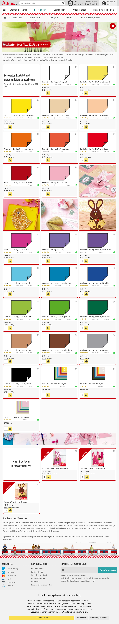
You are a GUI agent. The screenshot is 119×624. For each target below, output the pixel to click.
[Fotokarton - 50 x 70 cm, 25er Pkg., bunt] (59, 374)
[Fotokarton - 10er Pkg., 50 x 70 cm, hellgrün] (21, 307)
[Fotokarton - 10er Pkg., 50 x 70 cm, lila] (59, 240)
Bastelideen (59, 9)
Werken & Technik (18, 9)
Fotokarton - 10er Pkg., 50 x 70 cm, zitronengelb (95, 82)
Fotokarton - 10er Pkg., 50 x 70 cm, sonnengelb (18, 115)
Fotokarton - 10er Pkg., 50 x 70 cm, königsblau (94, 283)
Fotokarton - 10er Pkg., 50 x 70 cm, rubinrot (94, 149)
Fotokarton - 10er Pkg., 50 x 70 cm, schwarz (17, 384)
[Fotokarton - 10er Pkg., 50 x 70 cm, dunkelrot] (21, 173)
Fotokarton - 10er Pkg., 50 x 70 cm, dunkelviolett (95, 249)
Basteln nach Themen (103, 9)
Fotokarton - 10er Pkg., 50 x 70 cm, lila (54, 249)
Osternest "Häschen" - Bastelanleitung (55, 468)
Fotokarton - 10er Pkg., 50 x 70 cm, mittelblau (56, 283)
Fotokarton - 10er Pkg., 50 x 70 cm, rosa (54, 182)
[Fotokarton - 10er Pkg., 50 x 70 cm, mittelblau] (59, 274)
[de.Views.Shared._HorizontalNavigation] (5, 18)
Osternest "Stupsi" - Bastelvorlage (15, 502)
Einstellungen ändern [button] (98, 618)
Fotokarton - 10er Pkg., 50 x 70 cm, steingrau (94, 350)
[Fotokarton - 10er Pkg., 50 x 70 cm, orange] (59, 139)
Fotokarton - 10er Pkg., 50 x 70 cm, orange (55, 149)
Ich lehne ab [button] (81, 618)
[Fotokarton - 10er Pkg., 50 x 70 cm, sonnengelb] (21, 106)
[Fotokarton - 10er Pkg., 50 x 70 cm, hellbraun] (21, 341)
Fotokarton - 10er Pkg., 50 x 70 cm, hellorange (18, 149)
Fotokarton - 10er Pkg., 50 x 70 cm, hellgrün (17, 317)
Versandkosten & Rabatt (39, 575)
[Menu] (4, 9)
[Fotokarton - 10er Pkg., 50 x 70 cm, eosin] (21, 240)
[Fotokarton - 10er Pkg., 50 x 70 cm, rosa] (59, 173)
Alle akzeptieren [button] (41, 618)
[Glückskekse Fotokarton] (59, 215)
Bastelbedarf (40, 9)
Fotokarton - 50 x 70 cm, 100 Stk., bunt (92, 384)
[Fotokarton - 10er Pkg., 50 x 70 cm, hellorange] (21, 139)
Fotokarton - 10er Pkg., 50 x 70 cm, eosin (16, 249)
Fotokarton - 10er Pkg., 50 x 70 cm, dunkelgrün (95, 317)
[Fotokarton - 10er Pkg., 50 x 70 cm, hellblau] (21, 274)
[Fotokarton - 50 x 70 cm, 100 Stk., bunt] (98, 374)
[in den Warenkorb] (48, 93)
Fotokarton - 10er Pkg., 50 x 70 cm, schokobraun (57, 350)
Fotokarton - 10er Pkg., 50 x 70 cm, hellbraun (18, 350)
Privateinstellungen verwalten (41, 585)
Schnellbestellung (91, 2)
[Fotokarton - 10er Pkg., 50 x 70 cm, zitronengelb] (98, 72)
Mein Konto (35, 581)
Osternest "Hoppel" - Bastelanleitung (93, 468)
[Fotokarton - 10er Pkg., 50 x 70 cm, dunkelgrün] (98, 307)
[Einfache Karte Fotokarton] (21, 215)
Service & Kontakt (91, 4)
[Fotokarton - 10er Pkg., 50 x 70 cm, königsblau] (98, 274)
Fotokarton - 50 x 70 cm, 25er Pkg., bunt (54, 384)
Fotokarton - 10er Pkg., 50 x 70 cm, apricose (94, 115)
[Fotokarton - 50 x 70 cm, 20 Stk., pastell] (21, 408)
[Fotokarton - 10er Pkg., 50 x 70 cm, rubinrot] (98, 139)
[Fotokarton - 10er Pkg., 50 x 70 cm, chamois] (59, 106)
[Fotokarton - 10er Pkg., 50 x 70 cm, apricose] (98, 106)
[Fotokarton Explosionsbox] (97, 181)
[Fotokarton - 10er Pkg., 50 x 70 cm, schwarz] (21, 374)
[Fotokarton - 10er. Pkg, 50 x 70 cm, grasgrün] (59, 307)
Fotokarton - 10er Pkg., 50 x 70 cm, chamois (55, 115)
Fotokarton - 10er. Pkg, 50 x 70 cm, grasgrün (56, 317)
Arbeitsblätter (79, 9)
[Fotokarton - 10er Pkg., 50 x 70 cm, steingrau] (98, 341)
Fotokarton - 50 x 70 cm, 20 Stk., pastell (16, 417)
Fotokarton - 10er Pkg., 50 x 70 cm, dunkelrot (18, 182)
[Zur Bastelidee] (76, 67)
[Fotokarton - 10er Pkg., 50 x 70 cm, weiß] (59, 72)
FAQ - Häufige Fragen (38, 578)
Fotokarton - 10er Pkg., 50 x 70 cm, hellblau (17, 283)
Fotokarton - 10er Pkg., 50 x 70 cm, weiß (54, 82)
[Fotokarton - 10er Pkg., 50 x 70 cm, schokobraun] (59, 341)
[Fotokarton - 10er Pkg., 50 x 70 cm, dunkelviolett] (98, 240)
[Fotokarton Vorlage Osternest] (97, 215)
